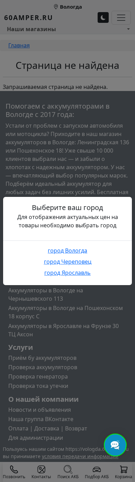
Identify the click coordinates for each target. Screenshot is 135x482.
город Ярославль (67, 272)
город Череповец (67, 261)
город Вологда (67, 250)
